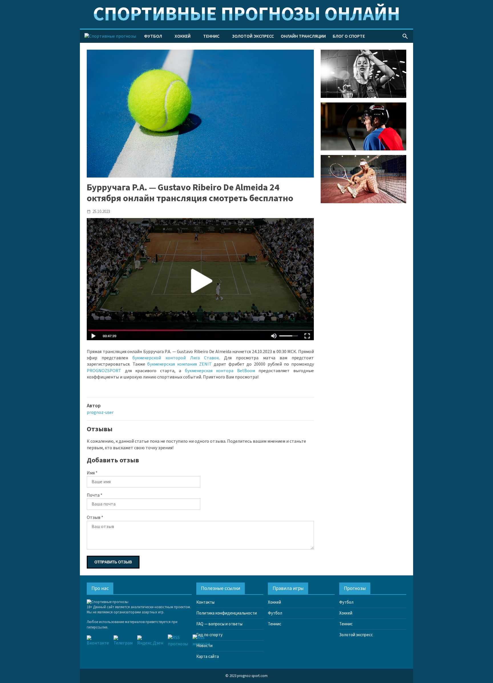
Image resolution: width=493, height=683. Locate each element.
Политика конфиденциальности (226, 613)
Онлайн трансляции (303, 36)
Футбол (153, 36)
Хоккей (183, 36)
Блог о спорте (349, 36)
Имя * (92, 473)
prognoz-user (100, 412)
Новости (204, 646)
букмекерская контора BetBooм (220, 371)
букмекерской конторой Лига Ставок (175, 358)
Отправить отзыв (113, 562)
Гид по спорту (209, 635)
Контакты (205, 602)
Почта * (94, 495)
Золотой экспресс (253, 36)
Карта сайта (207, 657)
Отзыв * (95, 517)
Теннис (211, 36)
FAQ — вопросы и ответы (219, 624)
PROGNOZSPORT (104, 371)
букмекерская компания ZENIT (179, 364)
